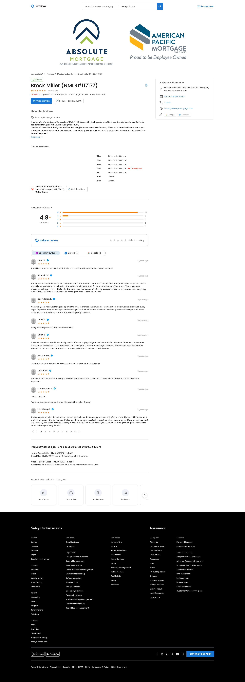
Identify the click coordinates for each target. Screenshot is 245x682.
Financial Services (118, 550)
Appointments (37, 578)
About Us (154, 542)
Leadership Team (157, 546)
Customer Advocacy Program (189, 591)
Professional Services (186, 546)
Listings (34, 542)
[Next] (144, 495)
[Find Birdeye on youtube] (177, 654)
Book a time (155, 555)
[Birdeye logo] (39, 6)
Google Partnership (39, 637)
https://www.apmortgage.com (178, 108)
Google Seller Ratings (40, 559)
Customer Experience (75, 603)
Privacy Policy (55, 667)
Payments (35, 586)
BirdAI (33, 624)
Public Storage (117, 572)
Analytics (35, 629)
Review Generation (74, 565)
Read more (35, 137)
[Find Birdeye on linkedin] (167, 654)
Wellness (115, 584)
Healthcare (116, 555)
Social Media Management (77, 608)
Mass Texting (36, 582)
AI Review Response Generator (190, 561)
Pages (33, 555)
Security (66, 667)
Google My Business (74, 591)
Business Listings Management (79, 599)
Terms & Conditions (39, 667)
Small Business (72, 542)
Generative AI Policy (100, 667)
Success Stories (157, 580)
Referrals (34, 550)
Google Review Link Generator (189, 565)
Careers (153, 576)
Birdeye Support (183, 582)
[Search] (160, 6)
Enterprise (70, 546)
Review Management (75, 561)
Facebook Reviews (74, 595)
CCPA (87, 667)
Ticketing (35, 614)
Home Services (117, 559)
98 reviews (53, 90)
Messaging (35, 597)
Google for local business (77, 557)
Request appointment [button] (174, 96)
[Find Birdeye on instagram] (172, 654)
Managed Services (184, 542)
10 (75, 431)
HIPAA (80, 667)
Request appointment (70, 100)
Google (171, 115)
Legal (113, 563)
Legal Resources (157, 593)
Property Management (121, 567)
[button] (33, 431)
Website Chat (72, 582)
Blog (152, 563)
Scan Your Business (185, 569)
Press (152, 567)
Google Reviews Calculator (188, 557)
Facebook (185, 115)
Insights (34, 605)
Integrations (36, 633)
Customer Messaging (75, 574)
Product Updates (157, 572)
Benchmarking (37, 610)
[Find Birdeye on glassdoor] (183, 654)
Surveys (34, 601)
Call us (167, 102)
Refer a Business (184, 586)
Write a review (205, 6)
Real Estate (116, 576)
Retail (113, 580)
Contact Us (155, 597)
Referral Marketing (74, 578)
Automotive (116, 542)
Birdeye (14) (73, 253)
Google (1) (96, 253)
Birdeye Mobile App (39, 642)
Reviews (34, 546)
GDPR (74, 667)
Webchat (35, 569)
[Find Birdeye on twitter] (162, 654)
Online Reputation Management (80, 569)
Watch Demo (156, 550)
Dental (114, 546)
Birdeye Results (156, 589)
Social (33, 574)
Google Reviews (73, 586)
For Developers (183, 578)
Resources (154, 559)
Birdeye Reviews (157, 584)
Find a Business (183, 574)
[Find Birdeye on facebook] (157, 654)
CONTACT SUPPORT (200, 653)
